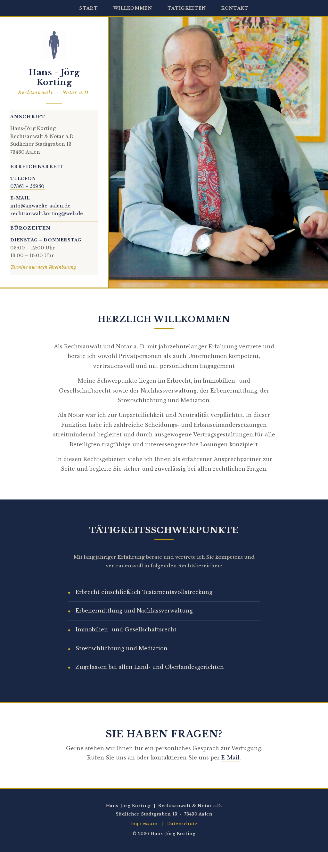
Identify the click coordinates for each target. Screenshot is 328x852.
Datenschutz (182, 823)
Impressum (143, 823)
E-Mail (230, 757)
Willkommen (132, 8)
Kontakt (235, 8)
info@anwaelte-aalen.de (40, 206)
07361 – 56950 (27, 186)
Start (88, 8)
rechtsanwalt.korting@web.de (46, 213)
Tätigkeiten (187, 8)
